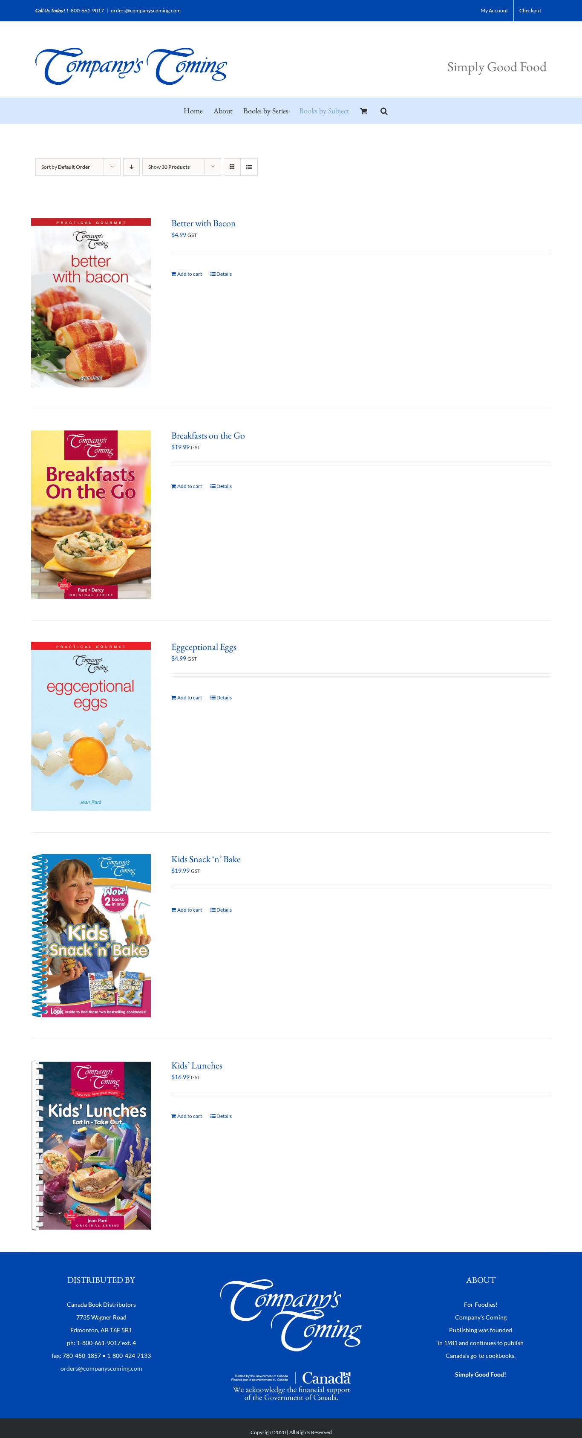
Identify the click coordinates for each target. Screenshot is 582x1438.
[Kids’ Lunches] (91, 1145)
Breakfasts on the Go (208, 435)
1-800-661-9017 (85, 10)
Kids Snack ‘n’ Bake (206, 859)
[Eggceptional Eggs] (91, 726)
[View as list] (249, 167)
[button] (384, 111)
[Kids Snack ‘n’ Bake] (91, 935)
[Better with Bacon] (91, 302)
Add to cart (189, 274)
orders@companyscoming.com (146, 10)
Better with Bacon (203, 223)
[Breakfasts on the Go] (91, 514)
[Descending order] (131, 167)
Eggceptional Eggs (203, 647)
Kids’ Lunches (196, 1065)
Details (224, 274)
